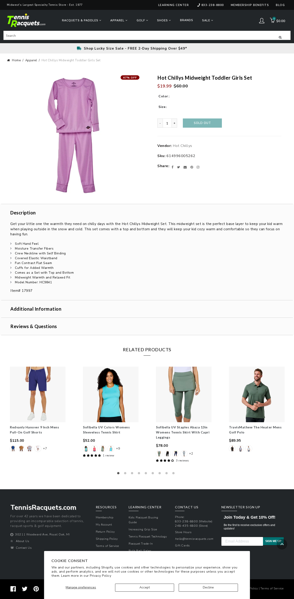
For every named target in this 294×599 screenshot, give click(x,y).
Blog (280, 5)
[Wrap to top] (282, 544)
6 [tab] (154, 474)
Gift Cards (182, 545)
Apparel (31, 60)
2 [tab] (126, 474)
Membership (104, 517)
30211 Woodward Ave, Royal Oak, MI (42, 534)
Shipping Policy (107, 539)
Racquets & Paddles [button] (80, 20)
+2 (191, 453)
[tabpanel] (37, 410)
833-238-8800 (212, 5)
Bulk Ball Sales (140, 551)
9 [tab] (174, 474)
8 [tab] (167, 474)
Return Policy (105, 532)
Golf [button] (141, 20)
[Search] (280, 37)
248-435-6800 (186, 526)
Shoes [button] (163, 20)
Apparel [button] (117, 20)
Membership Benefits (250, 5)
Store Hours (183, 532)
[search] (147, 35)
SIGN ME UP (273, 541)
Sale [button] (206, 20)
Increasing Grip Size (143, 529)
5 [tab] (147, 474)
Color (163, 96)
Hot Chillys (182, 145)
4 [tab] (140, 474)
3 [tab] (133, 474)
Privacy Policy (100, 576)
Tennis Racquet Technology (148, 536)
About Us (22, 541)
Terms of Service (107, 546)
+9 (118, 448)
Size (161, 107)
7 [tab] (160, 474)
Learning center (173, 5)
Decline (208, 587)
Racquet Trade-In (141, 544)
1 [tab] (119, 474)
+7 (45, 448)
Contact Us (24, 548)
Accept (144, 587)
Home (16, 60)
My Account (104, 524)
